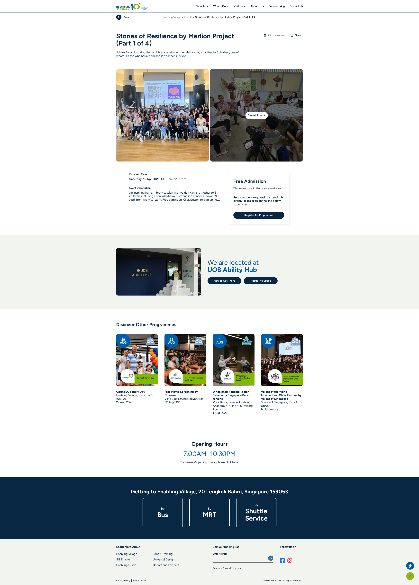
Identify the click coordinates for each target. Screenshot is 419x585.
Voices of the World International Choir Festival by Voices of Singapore (281, 395)
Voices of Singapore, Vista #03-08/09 (281, 404)
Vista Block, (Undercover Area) (184, 399)
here (235, 462)
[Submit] (270, 558)
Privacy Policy (123, 580)
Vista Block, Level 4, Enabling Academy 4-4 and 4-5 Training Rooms (233, 405)
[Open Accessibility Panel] (410, 566)
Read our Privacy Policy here (227, 568)
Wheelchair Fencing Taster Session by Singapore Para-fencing (231, 395)
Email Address (220, 553)
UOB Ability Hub (232, 270)
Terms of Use (139, 580)
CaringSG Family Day (130, 392)
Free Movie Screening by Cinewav (181, 393)
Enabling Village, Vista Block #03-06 (134, 397)
